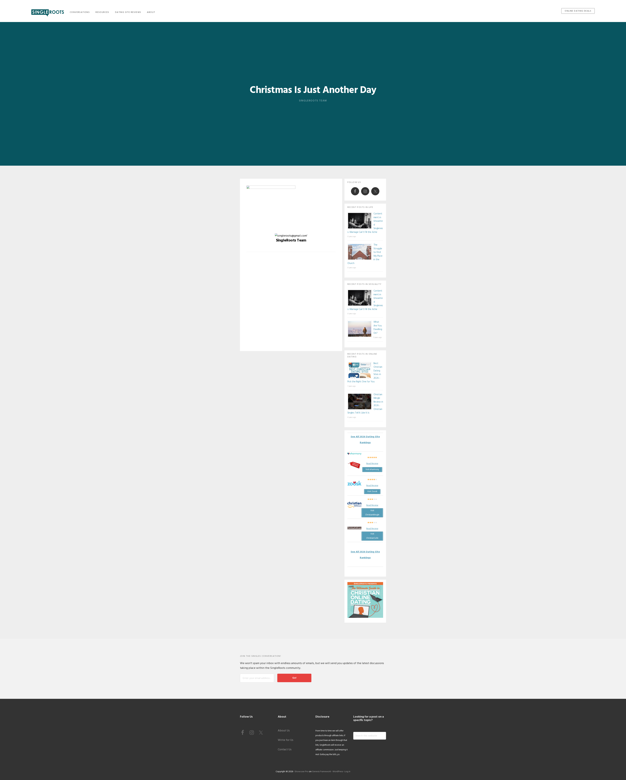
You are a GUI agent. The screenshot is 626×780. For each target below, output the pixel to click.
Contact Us (284, 749)
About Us (284, 730)
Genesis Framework (321, 771)
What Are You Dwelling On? (377, 327)
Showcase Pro (301, 771)
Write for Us (285, 740)
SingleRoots (47, 12)
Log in (347, 771)
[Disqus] (291, 304)
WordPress (338, 771)
